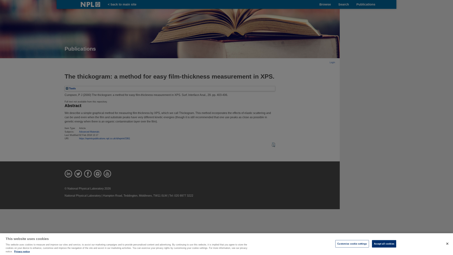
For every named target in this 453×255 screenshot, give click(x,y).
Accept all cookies (384, 243)
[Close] (447, 244)
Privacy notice (22, 251)
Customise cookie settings (352, 243)
